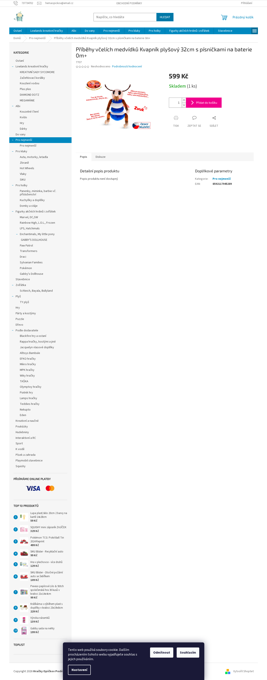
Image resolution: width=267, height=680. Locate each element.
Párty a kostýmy (26, 313)
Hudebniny (22, 432)
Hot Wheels (27, 168)
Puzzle (20, 319)
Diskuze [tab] (101, 157)
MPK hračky (27, 370)
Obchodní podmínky (129, 3)
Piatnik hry (26, 392)
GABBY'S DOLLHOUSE (34, 240)
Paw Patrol (26, 245)
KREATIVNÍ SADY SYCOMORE (37, 72)
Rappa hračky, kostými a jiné (38, 342)
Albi (18, 106)
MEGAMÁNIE (27, 100)
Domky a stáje (29, 206)
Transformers (28, 251)
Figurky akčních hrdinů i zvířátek (36, 211)
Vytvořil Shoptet (243, 671)
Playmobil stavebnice (29, 460)
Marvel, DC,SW (29, 217)
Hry (22, 123)
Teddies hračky (29, 404)
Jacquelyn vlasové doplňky (37, 347)
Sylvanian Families (31, 262)
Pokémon (26, 268)
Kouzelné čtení (29, 112)
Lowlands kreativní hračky (32, 66)
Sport (19, 443)
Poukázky (22, 426)
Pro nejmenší (24, 140)
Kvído (23, 117)
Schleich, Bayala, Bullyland (36, 291)
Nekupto (25, 410)
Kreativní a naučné (27, 421)
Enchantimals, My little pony (37, 234)
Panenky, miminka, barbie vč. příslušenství (38, 193)
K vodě (20, 449)
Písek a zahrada (25, 455)
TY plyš (24, 302)
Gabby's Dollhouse (31, 274)
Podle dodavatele (27, 330)
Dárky (23, 129)
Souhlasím (188, 652)
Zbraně (24, 163)
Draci (23, 257)
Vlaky (23, 174)
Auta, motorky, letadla (34, 157)
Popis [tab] (83, 157)
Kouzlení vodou (29, 83)
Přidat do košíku (206, 102)
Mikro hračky (28, 364)
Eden (23, 415)
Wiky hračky (27, 376)
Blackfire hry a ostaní (33, 336)
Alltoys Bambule (30, 353)
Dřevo (19, 325)
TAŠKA (24, 381)
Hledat (165, 17)
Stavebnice (23, 279)
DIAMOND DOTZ (29, 95)
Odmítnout (161, 652)
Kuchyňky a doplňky (32, 200)
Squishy (21, 466)
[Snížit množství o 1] (184, 105)
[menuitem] (17, 30)
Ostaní (20, 61)
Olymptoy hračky (30, 387)
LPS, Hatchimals (30, 228)
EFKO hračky (28, 359)
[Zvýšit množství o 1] (184, 100)
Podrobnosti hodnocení (127, 67)
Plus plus (25, 89)
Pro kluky (21, 151)
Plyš (18, 296)
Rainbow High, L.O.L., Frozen (37, 223)
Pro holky (21, 185)
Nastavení (79, 670)
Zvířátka (21, 285)
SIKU (23, 180)
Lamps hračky (28, 398)
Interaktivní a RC (26, 438)
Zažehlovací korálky (32, 78)
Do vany (21, 134)
